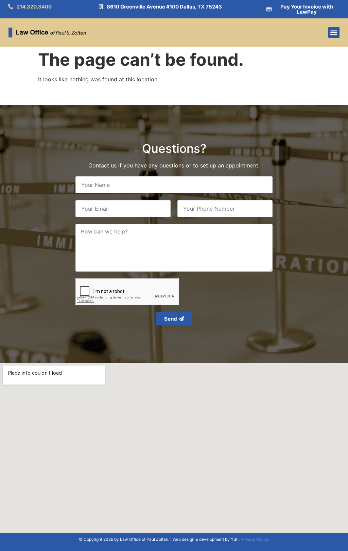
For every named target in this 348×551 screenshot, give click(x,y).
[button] (334, 32)
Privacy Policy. (255, 539)
